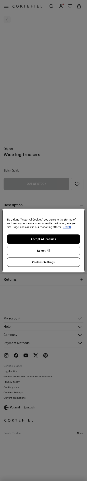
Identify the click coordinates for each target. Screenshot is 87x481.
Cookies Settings (43, 262)
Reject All (43, 250)
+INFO (67, 227)
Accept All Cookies (43, 239)
